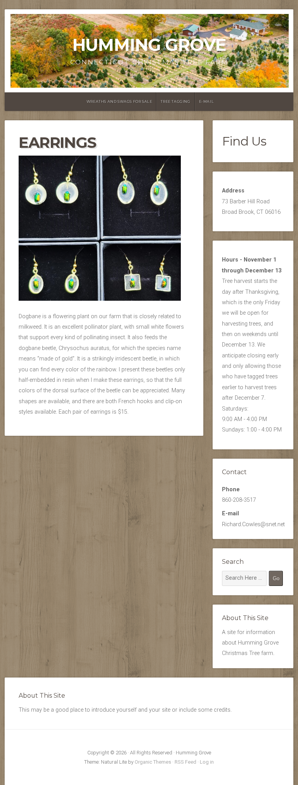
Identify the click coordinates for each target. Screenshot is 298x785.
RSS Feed (185, 762)
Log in (207, 762)
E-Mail (206, 101)
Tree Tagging (175, 101)
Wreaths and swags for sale (119, 101)
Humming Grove (149, 45)
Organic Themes (153, 762)
